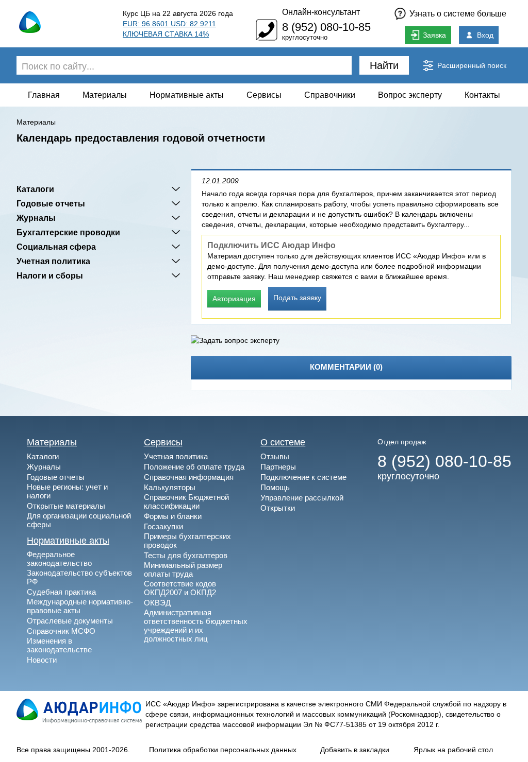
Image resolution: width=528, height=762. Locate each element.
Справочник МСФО (61, 631)
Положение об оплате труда (194, 466)
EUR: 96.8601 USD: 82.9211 (169, 24)
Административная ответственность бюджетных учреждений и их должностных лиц (196, 625)
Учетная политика (53, 261)
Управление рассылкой (301, 497)
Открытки (277, 508)
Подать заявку (297, 297)
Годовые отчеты (50, 203)
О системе (282, 442)
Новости (42, 659)
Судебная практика (61, 591)
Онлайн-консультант (321, 12)
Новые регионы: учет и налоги (67, 491)
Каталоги (35, 189)
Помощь (275, 487)
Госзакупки (163, 526)
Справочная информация (189, 477)
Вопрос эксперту (410, 95)
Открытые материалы (66, 505)
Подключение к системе (303, 477)
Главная (44, 95)
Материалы (104, 95)
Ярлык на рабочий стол (453, 750)
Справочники (329, 95)
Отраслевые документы (70, 620)
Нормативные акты (187, 95)
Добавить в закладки (354, 750)
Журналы (36, 217)
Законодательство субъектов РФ (79, 577)
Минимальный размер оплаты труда (183, 569)
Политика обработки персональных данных (222, 750)
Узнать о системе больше (457, 13)
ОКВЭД (157, 602)
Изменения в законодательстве (59, 645)
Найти (384, 65)
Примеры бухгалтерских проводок (187, 540)
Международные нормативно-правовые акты (80, 606)
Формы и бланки (173, 516)
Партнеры (278, 466)
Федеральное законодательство (59, 558)
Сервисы (264, 95)
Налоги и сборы (49, 275)
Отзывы (274, 456)
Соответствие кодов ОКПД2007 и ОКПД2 (180, 588)
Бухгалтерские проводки (68, 232)
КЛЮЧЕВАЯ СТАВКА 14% (166, 34)
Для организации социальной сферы (79, 520)
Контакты (482, 95)
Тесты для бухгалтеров (185, 555)
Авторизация (234, 299)
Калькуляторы (169, 487)
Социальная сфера (56, 246)
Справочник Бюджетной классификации (186, 501)
